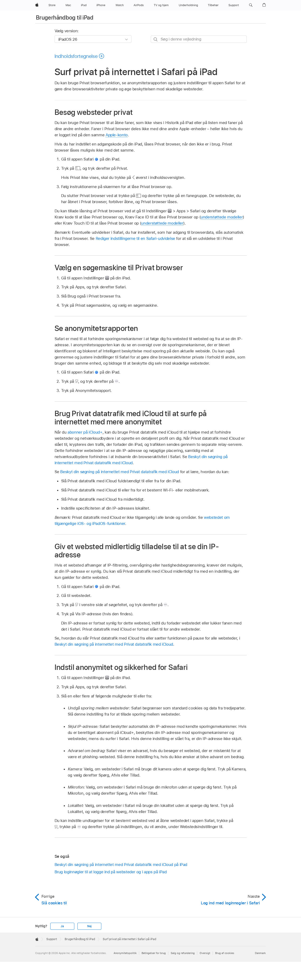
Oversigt (205, 953)
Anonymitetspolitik (125, 953)
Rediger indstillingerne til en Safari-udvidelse (135, 238)
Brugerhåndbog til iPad (64, 17)
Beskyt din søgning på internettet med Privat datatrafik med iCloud (119, 471)
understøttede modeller (222, 217)
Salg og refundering (183, 953)
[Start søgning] (155, 39)
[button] (250, 5)
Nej (89, 926)
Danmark (260, 953)
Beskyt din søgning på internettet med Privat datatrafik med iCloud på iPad (121, 864)
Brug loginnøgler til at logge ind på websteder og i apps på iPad (111, 871)
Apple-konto (117, 135)
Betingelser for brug (154, 953)
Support (51, 939)
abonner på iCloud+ (85, 432)
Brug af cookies (224, 953)
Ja (62, 926)
